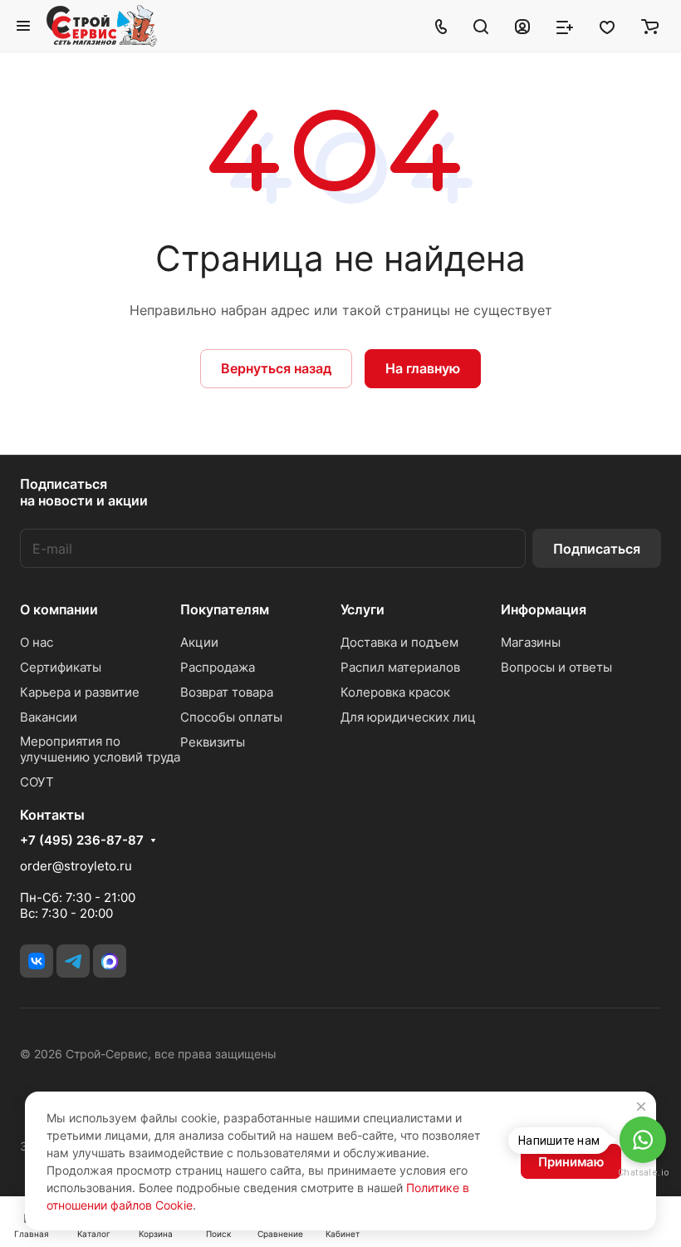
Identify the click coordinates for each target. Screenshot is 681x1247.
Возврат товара (226, 692)
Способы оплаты (231, 717)
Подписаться (596, 548)
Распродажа (217, 667)
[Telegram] (73, 961)
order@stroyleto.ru (76, 866)
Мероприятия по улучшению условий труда (100, 749)
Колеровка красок (395, 692)
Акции (199, 642)
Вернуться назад (276, 368)
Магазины (531, 642)
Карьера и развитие (80, 692)
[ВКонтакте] (36, 961)
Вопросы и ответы (556, 667)
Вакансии (48, 717)
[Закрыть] (641, 1106)
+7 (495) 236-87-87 (82, 840)
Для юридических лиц (408, 717)
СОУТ (37, 782)
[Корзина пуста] (650, 25)
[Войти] (522, 25)
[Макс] (109, 961)
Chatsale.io (643, 1172)
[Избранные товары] (607, 25)
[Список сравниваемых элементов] (564, 25)
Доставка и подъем (399, 642)
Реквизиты (212, 742)
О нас (36, 642)
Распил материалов (400, 667)
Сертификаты (60, 667)
